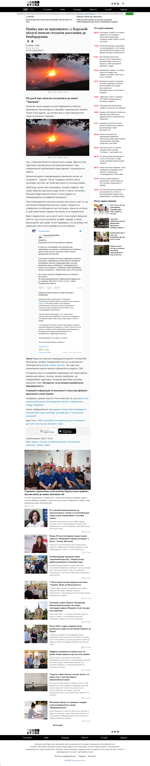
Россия (43, 442)
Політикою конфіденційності (86, 14)
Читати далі (58, 725)
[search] (123, 4)
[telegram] (112, 3)
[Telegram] (32, 41)
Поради (77, 9)
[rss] (118, 3)
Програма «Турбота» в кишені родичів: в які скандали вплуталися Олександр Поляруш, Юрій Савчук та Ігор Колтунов (112, 36)
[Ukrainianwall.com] (33, 3)
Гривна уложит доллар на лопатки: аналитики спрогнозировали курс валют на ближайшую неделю (97, 21)
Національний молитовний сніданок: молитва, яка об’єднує (113, 107)
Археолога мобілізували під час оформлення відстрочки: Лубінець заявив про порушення (99, 16)
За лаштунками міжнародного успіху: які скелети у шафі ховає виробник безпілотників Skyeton (112, 159)
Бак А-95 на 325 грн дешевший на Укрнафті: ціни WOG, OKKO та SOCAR (49, 16)
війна (47, 445)
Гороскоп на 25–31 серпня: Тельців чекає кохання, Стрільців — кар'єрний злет (111, 150)
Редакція (82, 756)
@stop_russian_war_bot (53, 365)
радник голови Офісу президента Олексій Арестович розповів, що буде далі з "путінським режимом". (56, 412)
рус (32, 9)
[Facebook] (28, 41)
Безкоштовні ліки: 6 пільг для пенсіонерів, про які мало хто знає (49, 21)
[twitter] (115, 3)
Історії (108, 9)
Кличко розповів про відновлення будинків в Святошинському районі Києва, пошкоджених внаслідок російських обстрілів (112, 138)
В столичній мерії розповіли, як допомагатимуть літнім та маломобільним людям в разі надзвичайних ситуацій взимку (112, 193)
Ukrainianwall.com (78, 760)
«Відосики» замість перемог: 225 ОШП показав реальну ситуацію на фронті (111, 99)
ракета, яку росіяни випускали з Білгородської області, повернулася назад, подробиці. (57, 401)
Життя (93, 9)
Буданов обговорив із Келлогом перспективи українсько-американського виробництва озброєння (112, 115)
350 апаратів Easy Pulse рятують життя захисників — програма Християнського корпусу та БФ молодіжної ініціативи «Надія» (111, 61)
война (40, 445)
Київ (62, 9)
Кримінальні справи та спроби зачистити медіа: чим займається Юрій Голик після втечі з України (112, 73)
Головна (47, 9)
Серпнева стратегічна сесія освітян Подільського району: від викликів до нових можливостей (111, 126)
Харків (123, 9)
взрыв (35, 442)
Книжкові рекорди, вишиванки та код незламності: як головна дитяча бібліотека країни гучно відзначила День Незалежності (112, 49)
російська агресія (57, 442)
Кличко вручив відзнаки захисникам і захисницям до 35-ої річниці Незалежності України (111, 181)
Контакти (92, 756)
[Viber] (36, 41)
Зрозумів (129, 14)
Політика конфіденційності (65, 756)
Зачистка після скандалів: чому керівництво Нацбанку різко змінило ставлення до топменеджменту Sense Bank (112, 170)
